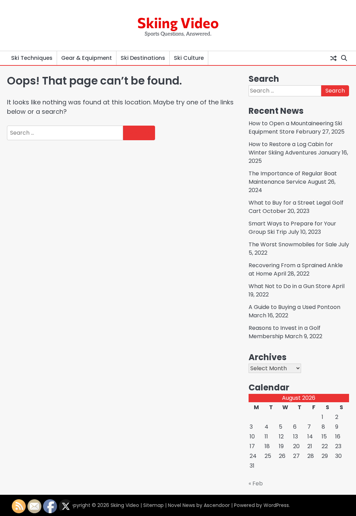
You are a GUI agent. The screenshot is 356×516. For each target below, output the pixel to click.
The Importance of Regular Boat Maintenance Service (293, 177)
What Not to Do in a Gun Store (290, 286)
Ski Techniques (31, 58)
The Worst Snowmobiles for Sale (293, 244)
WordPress (276, 505)
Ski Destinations (143, 58)
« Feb (256, 483)
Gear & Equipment (86, 58)
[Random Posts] (333, 58)
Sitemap (153, 505)
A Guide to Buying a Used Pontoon (294, 307)
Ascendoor (217, 505)
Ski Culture (189, 58)
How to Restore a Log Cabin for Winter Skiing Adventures (291, 148)
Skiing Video (178, 22)
